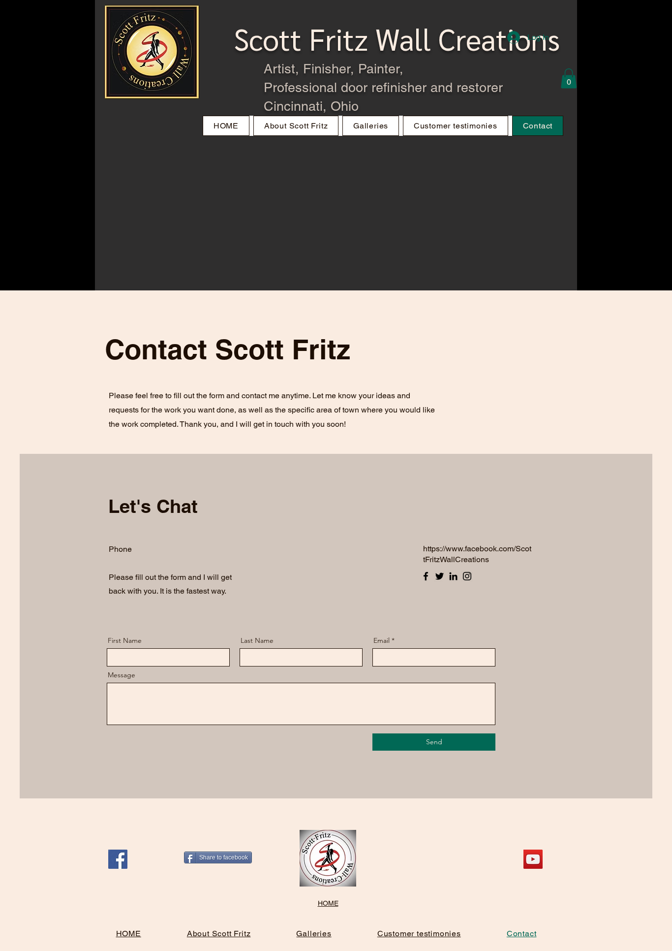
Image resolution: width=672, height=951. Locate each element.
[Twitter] (439, 576)
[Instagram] (467, 576)
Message (121, 674)
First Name (125, 640)
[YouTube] (533, 859)
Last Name (257, 640)
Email (381, 640)
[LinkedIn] (453, 576)
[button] (568, 78)
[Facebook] (425, 576)
